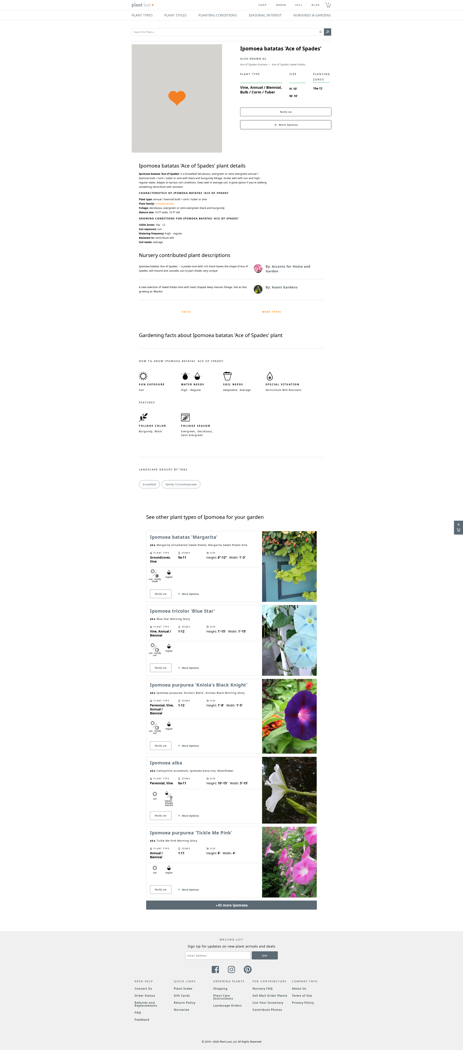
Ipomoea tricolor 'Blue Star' (182, 611)
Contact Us (143, 989)
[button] (320, 32)
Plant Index (183, 989)
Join (264, 955)
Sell (299, 5)
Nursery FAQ (262, 989)
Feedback (142, 1020)
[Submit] (327, 32)
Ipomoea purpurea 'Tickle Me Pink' (191, 833)
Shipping (220, 989)
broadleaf (149, 484)
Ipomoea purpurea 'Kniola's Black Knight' (199, 685)
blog (316, 5)
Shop (263, 5)
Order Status (145, 996)
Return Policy (184, 1003)
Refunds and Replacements (146, 1004)
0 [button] (328, 3)
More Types (271, 311)
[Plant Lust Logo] (143, 5)
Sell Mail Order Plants (269, 996)
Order (281, 5)
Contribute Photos (267, 1010)
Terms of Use (302, 996)
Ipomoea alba (166, 763)
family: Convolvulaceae (181, 484)
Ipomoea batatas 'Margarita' (184, 537)
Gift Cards (182, 996)
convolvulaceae (164, 203)
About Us (299, 989)
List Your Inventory (267, 1003)
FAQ (138, 1013)
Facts (186, 311)
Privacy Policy (303, 1003)
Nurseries (181, 1010)
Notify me (286, 111)
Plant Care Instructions (223, 997)
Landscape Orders (227, 1006)
